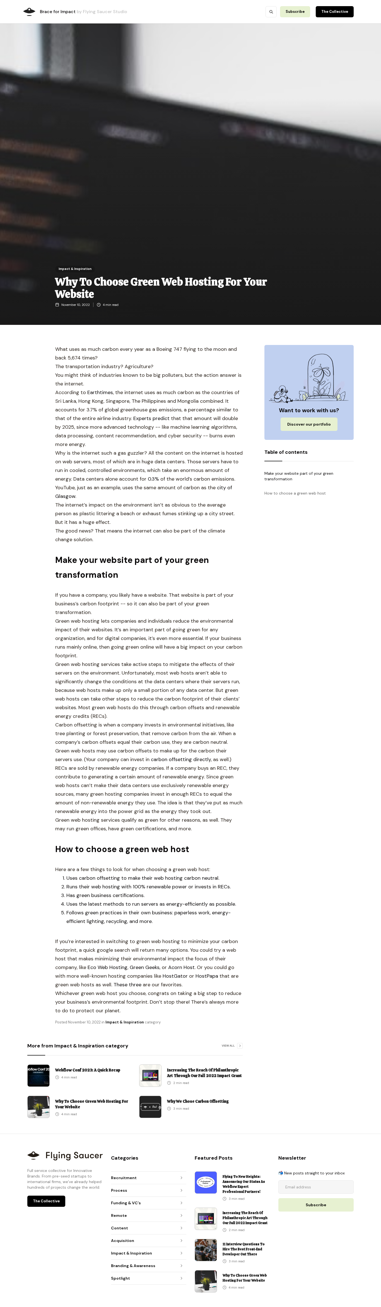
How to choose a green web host (295, 493)
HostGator (176, 976)
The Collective (334, 11)
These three (127, 984)
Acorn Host (181, 967)
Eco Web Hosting (107, 967)
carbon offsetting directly (181, 759)
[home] (29, 12)
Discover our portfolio (309, 424)
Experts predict (151, 418)
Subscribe (295, 11)
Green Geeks (145, 967)
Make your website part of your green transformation (298, 476)
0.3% (153, 479)
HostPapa (207, 976)
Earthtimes (100, 392)
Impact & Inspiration (75, 269)
